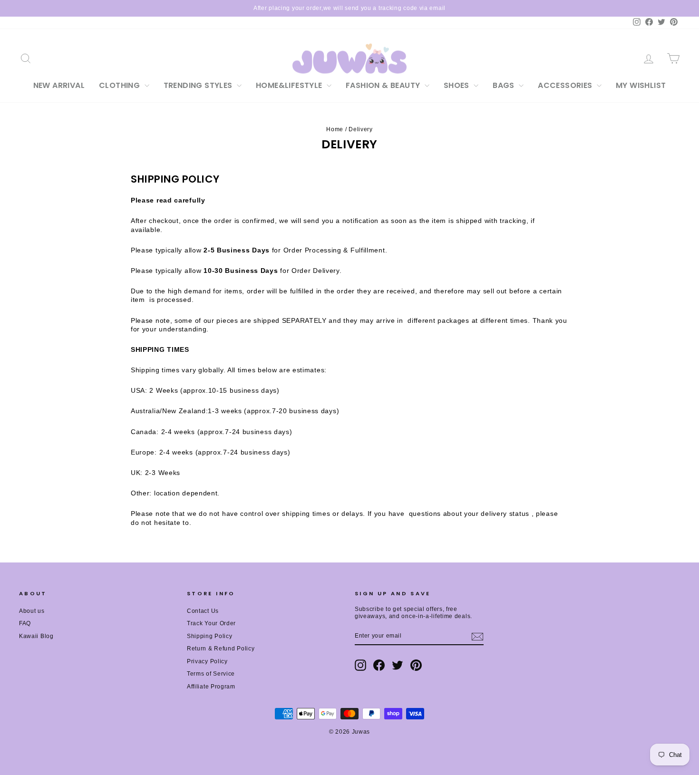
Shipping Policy (210, 636)
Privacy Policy (207, 661)
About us (32, 611)
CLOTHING (120, 85)
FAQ (25, 623)
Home (334, 129)
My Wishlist (641, 85)
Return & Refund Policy (220, 648)
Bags (504, 85)
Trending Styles (199, 85)
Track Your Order (211, 623)
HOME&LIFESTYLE (290, 85)
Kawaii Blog (36, 636)
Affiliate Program (211, 686)
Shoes (457, 85)
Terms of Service (211, 673)
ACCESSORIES (566, 85)
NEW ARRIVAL (59, 85)
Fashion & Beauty (384, 85)
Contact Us (203, 611)
